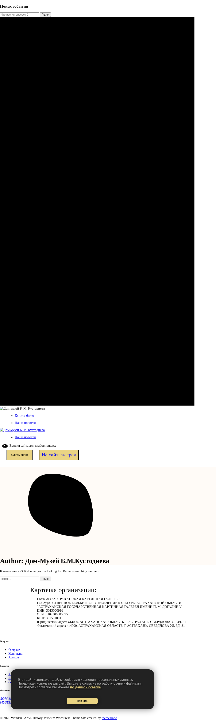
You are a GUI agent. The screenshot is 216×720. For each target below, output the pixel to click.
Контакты (15, 653)
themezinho (109, 718)
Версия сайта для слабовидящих (32, 445)
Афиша (13, 657)
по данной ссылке (85, 687)
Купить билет (24, 415)
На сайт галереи (59, 454)
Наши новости (25, 423)
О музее (14, 649)
